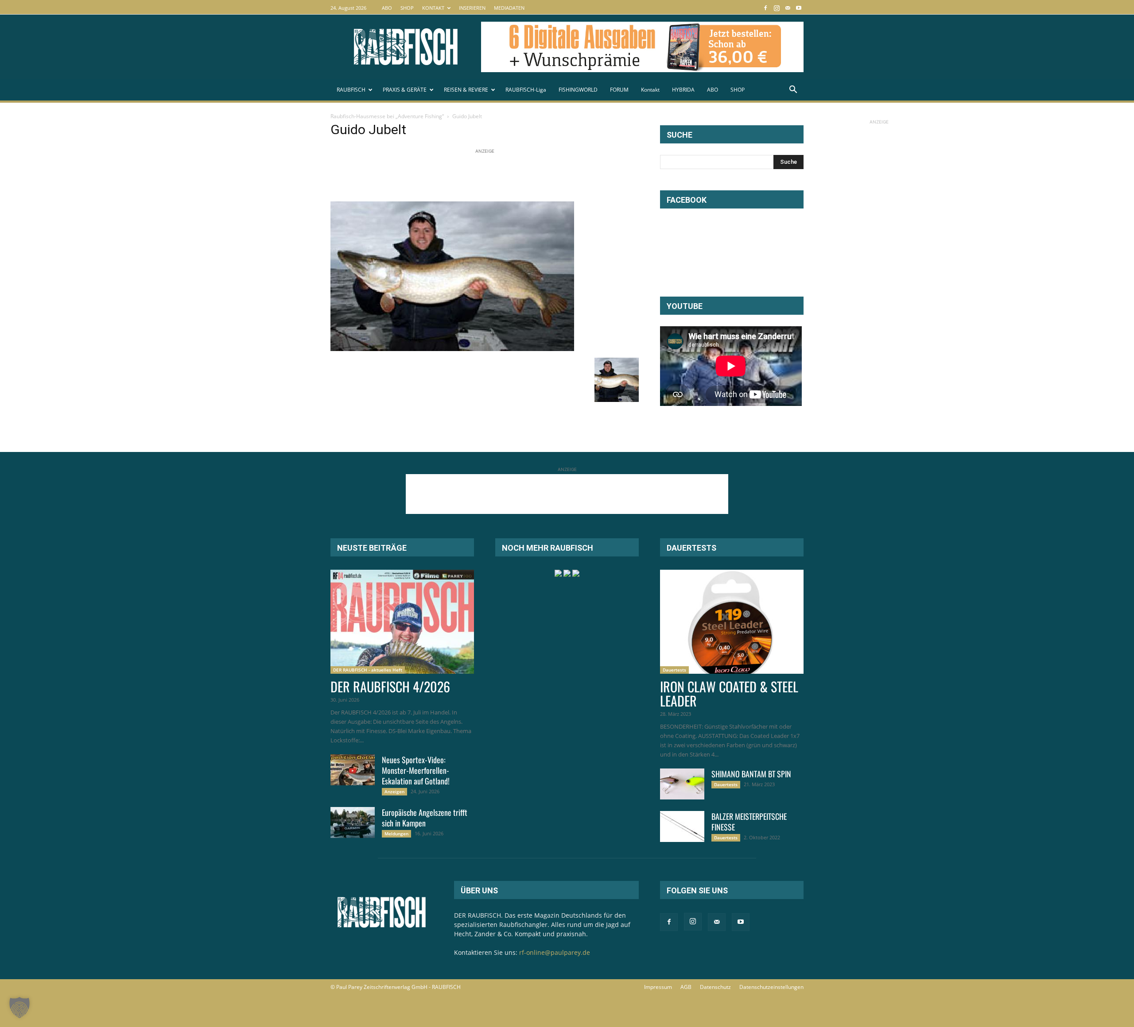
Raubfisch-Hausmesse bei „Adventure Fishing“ (387, 116)
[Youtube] (799, 8)
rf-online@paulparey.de (554, 952)
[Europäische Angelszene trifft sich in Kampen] (352, 822)
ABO (387, 7)
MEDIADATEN (509, 7)
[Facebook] (765, 8)
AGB (685, 987)
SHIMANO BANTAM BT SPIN (751, 774)
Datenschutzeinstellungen (771, 987)
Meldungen (396, 833)
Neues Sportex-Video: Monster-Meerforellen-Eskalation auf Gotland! (416, 770)
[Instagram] (776, 8)
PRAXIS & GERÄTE (405, 89)
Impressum (658, 987)
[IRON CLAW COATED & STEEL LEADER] (732, 622)
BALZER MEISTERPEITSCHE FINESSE (749, 822)
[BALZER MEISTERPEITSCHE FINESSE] (682, 826)
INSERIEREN (472, 7)
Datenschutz (715, 987)
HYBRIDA (683, 89)
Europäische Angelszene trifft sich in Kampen (424, 818)
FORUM (619, 89)
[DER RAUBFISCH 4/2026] (402, 622)
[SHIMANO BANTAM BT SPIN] (682, 783)
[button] (793, 90)
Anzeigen (394, 791)
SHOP (407, 7)
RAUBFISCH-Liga (525, 89)
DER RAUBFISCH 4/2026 (390, 686)
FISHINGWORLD (578, 89)
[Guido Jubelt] (452, 348)
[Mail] (787, 8)
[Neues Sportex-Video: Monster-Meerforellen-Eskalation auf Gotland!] (352, 769)
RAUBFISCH (351, 89)
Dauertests (674, 670)
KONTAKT (433, 7)
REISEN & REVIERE (466, 89)
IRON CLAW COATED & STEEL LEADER (729, 693)
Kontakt (650, 89)
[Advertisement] (491, 176)
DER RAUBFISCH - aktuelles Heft (367, 670)
